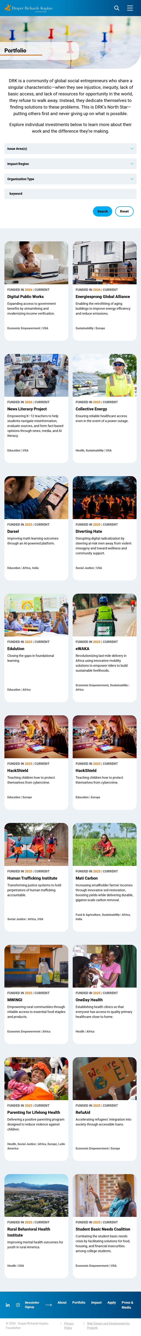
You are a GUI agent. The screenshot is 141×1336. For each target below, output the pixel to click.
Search (102, 211)
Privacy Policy (69, 1326)
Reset (124, 211)
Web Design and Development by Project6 (108, 1326)
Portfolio (78, 1302)
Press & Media (127, 1305)
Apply (111, 1302)
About (62, 1302)
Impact (96, 1302)
